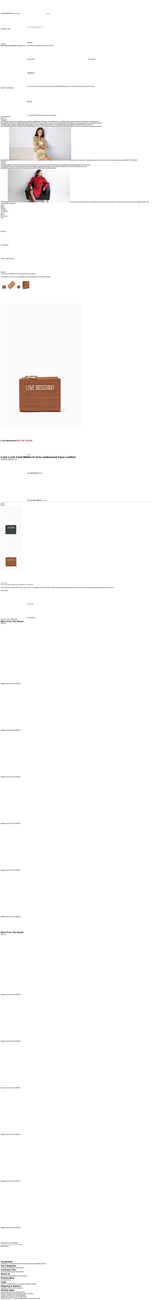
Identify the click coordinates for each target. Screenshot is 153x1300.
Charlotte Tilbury (74, 121)
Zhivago (90, 126)
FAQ (9, 1272)
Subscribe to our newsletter (9, 1243)
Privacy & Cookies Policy (21, 1284)
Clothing (3, 1267)
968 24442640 (20, 1295)
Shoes (8, 1267)
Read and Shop (6, 1280)
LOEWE (3, 124)
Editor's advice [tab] (4, 584)
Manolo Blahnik (45, 124)
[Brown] (11, 569)
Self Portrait (60, 166)
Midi (4, 168)
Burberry (66, 121)
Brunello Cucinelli (57, 121)
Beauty (15, 1267)
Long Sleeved (13, 168)
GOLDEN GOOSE (67, 123)
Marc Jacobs (54, 124)
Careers (9, 1276)
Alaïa (10, 121)
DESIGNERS (5, 160)
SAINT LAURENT (17, 126)
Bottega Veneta (40, 121)
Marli (60, 124)
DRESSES (4, 202)
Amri (8, 166)
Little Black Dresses (58, 165)
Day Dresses (26, 165)
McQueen (65, 124)
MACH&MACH (18, 124)
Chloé (81, 121)
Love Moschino (8, 440)
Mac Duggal (26, 124)
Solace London (40, 126)
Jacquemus (79, 123)
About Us (4, 1276)
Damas (3, 123)
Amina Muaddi (17, 121)
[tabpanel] (76, 587)
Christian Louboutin (89, 121)
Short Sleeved (22, 168)
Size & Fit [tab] (18, 584)
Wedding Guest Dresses (82, 165)
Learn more (43, 500)
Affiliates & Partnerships (19, 1276)
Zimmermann (97, 126)
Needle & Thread (87, 124)
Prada (10, 126)
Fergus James (47, 123)
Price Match (32, 1284)
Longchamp (9, 124)
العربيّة (48, 13)
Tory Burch (59, 126)
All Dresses (4, 165)
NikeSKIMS (4, 126)
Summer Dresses (46, 165)
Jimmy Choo (87, 123)
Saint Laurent (32, 1263)
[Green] (11, 537)
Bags (11, 1267)
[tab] (4, 284)
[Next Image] (14, 432)
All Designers (5, 121)
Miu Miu (70, 124)
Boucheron (48, 121)
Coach (97, 121)
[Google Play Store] (18, 1292)
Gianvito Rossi (56, 123)
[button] (3, 44)
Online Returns (18, 1288)
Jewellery (21, 1267)
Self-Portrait (27, 126)
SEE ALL (3, 623)
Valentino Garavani (82, 126)
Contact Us (4, 1272)
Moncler (75, 124)
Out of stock (4, 583)
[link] (46, 45)
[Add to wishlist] (20, 577)
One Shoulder (46, 168)
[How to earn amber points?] (14, 480)
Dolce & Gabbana (16, 123)
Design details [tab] (11, 584)
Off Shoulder (38, 168)
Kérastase (99, 123)
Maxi (7, 168)
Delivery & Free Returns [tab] (27, 584)
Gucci (74, 123)
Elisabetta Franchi (28, 123)
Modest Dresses (70, 165)
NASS (80, 124)
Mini (2, 168)
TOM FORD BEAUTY (69, 126)
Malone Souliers (35, 124)
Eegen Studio (14, 166)
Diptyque (8, 123)
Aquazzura (25, 121)
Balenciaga (32, 121)
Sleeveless (30, 168)
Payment (13, 1272)
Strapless (53, 168)
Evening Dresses (36, 165)
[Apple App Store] (6, 1292)
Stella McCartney (50, 126)
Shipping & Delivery (7, 1288)
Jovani (93, 123)
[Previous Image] (14, 297)
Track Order (19, 1272)
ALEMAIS (4, 166)
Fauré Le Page (38, 123)
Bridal (10, 165)
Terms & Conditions (7, 1284)
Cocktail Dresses (17, 165)
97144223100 (22, 1297)
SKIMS (33, 126)
